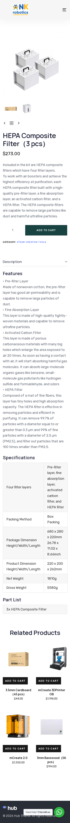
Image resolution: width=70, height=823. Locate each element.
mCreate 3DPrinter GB (51, 692)
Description (12, 261)
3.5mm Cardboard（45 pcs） (18, 692)
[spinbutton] (12, 230)
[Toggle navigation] (55, 9)
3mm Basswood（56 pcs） (51, 760)
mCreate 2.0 (18, 758)
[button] (15, 680)
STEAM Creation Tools (31, 242)
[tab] (35, 261)
